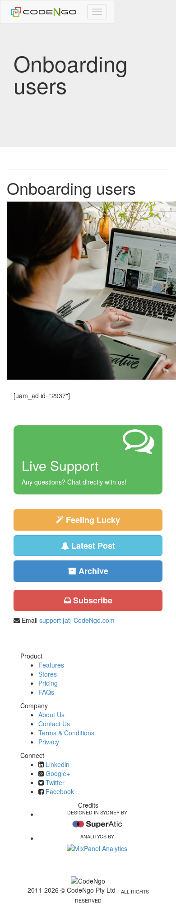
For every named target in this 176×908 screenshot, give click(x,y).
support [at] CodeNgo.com (77, 620)
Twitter (55, 782)
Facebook (60, 791)
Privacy (48, 741)
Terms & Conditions (66, 732)
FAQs (46, 691)
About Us (51, 714)
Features (51, 664)
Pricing (48, 682)
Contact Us (54, 723)
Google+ (58, 773)
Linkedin (57, 764)
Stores (47, 673)
